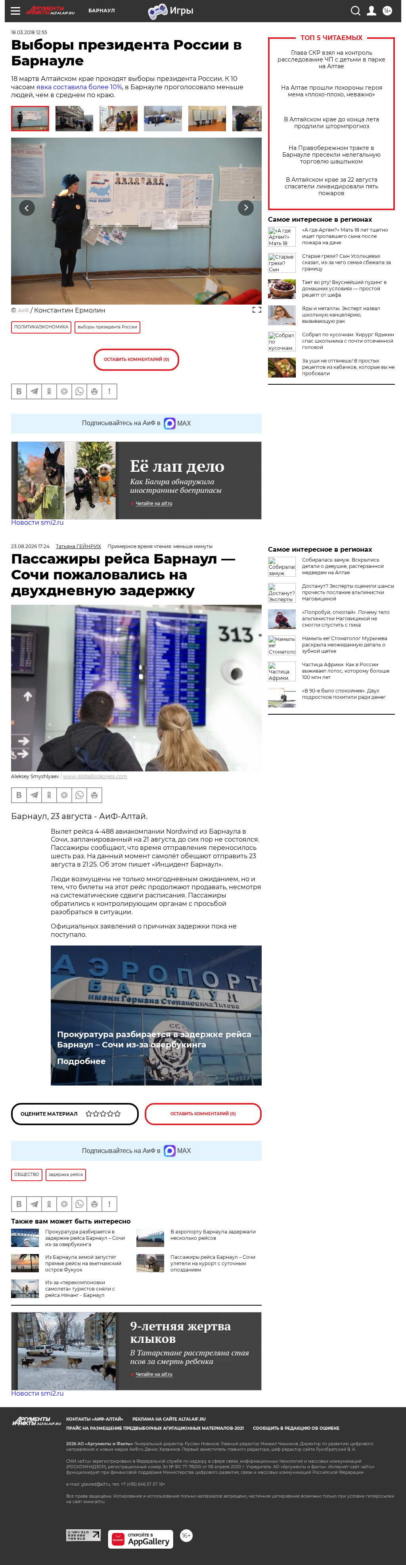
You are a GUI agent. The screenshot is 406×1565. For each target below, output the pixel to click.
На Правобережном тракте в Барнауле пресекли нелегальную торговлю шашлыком (331, 155)
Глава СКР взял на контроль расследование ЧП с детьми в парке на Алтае (331, 60)
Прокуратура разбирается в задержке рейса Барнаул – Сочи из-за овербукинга (154, 1039)
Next (246, 208)
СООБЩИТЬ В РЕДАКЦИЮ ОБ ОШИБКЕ (296, 1428)
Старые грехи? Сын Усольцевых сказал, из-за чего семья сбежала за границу (346, 262)
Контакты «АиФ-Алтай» (94, 1419)
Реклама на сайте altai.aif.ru (169, 1419)
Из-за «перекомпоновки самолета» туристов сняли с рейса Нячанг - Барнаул (80, 1288)
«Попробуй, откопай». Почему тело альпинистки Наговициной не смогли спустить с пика (346, 618)
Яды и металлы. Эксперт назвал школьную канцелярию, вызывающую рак (341, 314)
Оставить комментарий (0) (136, 359)
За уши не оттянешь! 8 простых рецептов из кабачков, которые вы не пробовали (348, 367)
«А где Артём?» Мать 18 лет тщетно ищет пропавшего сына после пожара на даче (345, 236)
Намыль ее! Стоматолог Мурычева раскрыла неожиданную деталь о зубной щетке (344, 644)
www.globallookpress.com (95, 776)
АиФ (23, 310)
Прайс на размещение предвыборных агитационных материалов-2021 (155, 1428)
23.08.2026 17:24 (30, 546)
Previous (27, 208)
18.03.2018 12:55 (29, 32)
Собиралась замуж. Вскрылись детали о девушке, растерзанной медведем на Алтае (343, 566)
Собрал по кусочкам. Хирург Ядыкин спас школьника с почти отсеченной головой (348, 341)
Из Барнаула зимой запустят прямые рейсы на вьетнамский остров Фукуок (83, 1263)
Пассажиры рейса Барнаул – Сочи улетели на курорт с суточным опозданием (212, 1263)
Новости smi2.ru (37, 522)
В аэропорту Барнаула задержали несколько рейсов (213, 1235)
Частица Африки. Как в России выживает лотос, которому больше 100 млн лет (345, 671)
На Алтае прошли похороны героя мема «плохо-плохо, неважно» (331, 91)
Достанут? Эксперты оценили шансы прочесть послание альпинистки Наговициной (348, 592)
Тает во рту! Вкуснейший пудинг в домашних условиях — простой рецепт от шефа (344, 288)
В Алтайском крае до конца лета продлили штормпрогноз (331, 123)
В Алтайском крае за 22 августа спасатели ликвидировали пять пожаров (331, 186)
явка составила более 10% (79, 87)
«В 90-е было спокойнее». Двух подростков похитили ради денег (344, 694)
